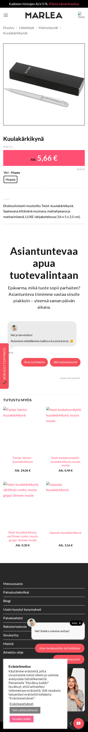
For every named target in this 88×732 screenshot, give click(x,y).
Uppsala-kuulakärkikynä (65, 532)
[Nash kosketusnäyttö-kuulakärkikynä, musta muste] (65, 430)
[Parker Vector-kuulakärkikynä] (22, 430)
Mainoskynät (48, 28)
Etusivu (8, 28)
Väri (6, 172)
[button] (5, 15)
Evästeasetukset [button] (22, 704)
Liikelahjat (26, 28)
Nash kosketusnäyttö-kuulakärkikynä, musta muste (65, 461)
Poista (81, 169)
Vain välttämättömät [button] (25, 710)
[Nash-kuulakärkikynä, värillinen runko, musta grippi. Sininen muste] (22, 505)
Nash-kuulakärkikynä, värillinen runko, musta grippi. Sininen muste (22, 536)
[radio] (10, 179)
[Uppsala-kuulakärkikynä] (65, 505)
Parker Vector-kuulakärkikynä (23, 459)
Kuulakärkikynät (15, 33)
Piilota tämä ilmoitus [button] (64, 4)
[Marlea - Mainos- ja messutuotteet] (44, 15)
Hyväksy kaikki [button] (21, 719)
